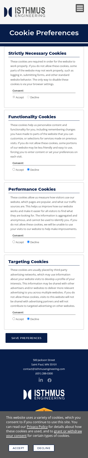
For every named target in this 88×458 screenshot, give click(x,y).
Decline (44, 448)
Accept (18, 448)
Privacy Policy (37, 426)
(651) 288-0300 (44, 373)
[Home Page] (24, 12)
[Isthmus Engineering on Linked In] (41, 381)
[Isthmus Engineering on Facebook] (49, 381)
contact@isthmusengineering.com (44, 369)
